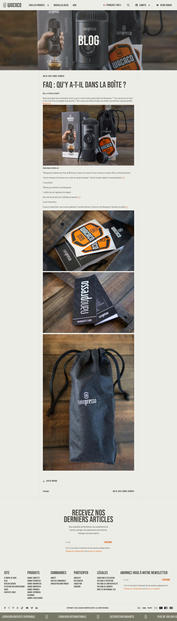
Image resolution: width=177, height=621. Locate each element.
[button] (112, 4)
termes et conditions (95, 551)
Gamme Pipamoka (33, 589)
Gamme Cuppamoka (34, 592)
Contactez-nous (10, 592)
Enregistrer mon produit (60, 583)
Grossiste (77, 578)
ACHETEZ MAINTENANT (88, 477)
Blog (5, 580)
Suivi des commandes (58, 580)
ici (123, 177)
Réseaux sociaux (10, 583)
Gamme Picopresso (34, 580)
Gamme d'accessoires (35, 598)
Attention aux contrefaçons (13, 586)
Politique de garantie (105, 586)
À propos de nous (10, 578)
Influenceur (78, 580)
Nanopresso (47, 103)
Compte (53, 578)
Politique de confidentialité (75, 551)
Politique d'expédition (105, 580)
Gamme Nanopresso (34, 583)
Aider (6, 589)
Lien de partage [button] (51, 481)
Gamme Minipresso (34, 586)
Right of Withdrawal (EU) (106, 589)
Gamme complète (33, 578)
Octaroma (30, 595)
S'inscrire (108, 542)
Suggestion (78, 583)
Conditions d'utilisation (106, 578)
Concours (77, 586)
